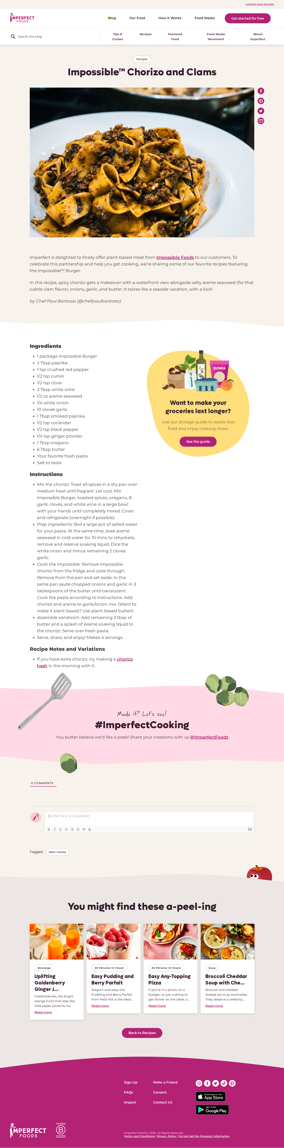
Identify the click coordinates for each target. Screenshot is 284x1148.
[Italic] (55, 829)
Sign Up (130, 1082)
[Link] (90, 829)
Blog (112, 18)
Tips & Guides (117, 36)
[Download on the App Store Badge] (216, 1097)
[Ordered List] (72, 829)
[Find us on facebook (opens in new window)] (207, 1083)
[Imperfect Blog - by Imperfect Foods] (22, 17)
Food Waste (205, 18)
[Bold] (49, 829)
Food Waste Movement (216, 36)
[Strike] (66, 829)
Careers (160, 1092)
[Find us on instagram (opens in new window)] (199, 1083)
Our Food (137, 18)
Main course (57, 852)
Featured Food (175, 36)
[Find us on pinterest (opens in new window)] (232, 1083)
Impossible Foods (175, 257)
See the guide (198, 442)
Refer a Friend (165, 1082)
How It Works (169, 18)
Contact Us (162, 1102)
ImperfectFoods (211, 737)
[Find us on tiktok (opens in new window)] (224, 1083)
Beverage (44, 967)
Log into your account (260, 4)
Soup (212, 967)
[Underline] (60, 829)
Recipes (146, 34)
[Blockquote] (84, 829)
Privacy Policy (167, 1136)
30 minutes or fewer (109, 967)
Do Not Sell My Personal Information (204, 1136)
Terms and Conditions (139, 1136)
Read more (43, 1012)
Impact (130, 1102)
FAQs (128, 1092)
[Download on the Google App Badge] (216, 1110)
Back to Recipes (142, 1033)
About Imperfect (257, 36)
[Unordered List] (78, 829)
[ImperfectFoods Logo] (28, 1130)
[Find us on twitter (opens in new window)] (215, 1083)
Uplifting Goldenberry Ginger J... (50, 982)
